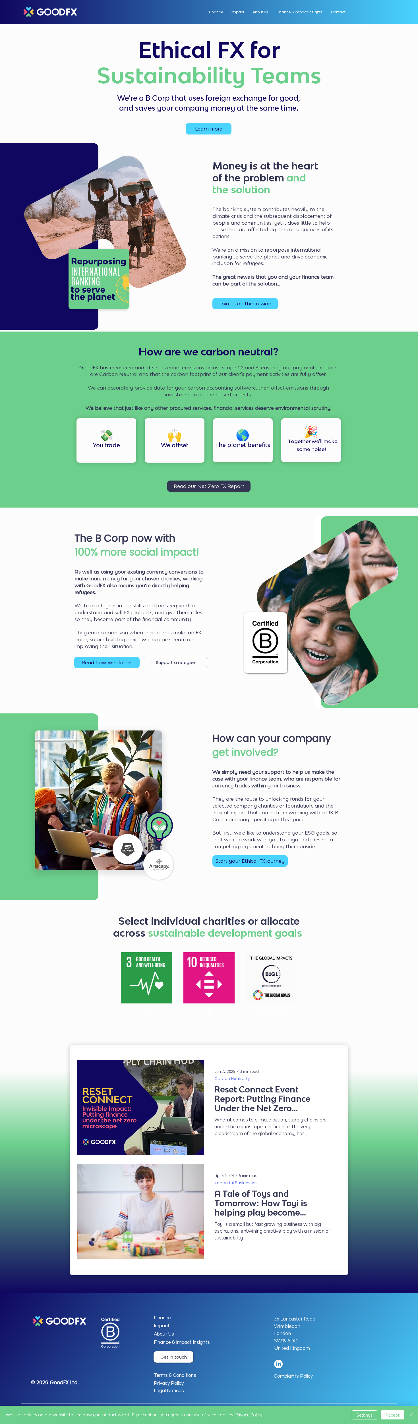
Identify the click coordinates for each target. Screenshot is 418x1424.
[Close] (411, 1414)
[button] (260, 12)
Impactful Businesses (236, 1183)
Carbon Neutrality (232, 1078)
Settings (365, 1415)
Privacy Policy (248, 1414)
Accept (393, 1415)
